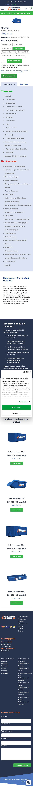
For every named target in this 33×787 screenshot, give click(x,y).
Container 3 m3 (7, 45)
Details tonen (23, 401)
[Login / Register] (25, 8)
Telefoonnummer (7, 731)
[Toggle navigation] (2, 8)
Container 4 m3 (18, 45)
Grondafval (4, 673)
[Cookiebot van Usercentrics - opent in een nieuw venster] (23, 372)
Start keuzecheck (9, 76)
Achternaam (5, 724)
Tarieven (20, 626)
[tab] (9, 84)
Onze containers (23, 616)
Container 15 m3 (23, 52)
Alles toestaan (16, 407)
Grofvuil (3, 668)
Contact (20, 631)
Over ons (20, 628)
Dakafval (4, 671)
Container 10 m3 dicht (9, 52)
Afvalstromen (22, 619)
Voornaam (4, 716)
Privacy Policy (25, 781)
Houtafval (4, 663)
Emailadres (5, 738)
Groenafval (4, 666)
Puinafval (4, 661)
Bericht (4, 745)
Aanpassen (15, 413)
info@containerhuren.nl (8, 648)
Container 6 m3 (7, 48)
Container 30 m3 (7, 55)
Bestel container (14, 61)
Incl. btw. (7, 4)
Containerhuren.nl (6, 642)
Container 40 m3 (20, 55)
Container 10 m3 (19, 48)
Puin (6, 191)
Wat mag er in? (9, 84)
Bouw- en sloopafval (7, 659)
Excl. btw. (13, 4)
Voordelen (24, 84)
